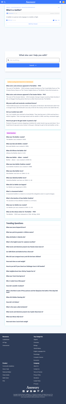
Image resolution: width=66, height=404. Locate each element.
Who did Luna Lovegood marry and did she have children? (23, 256)
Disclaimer (36, 378)
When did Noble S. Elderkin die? (15, 237)
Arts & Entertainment (16, 7)
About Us (36, 366)
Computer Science (38, 357)
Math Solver (6, 378)
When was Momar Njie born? (14, 317)
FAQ (4, 381)
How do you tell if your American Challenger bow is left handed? (25, 266)
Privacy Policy (37, 375)
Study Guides (6, 375)
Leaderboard (6, 339)
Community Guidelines (8, 366)
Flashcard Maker (7, 372)
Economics (36, 360)
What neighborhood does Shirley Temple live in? (20, 271)
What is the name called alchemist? (16, 307)
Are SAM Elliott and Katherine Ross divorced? (19, 252)
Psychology (36, 354)
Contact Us (36, 369)
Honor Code (6, 369)
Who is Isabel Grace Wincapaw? (15, 281)
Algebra (36, 339)
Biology (35, 345)
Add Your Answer (33, 24)
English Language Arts (39, 351)
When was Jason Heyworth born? (16, 227)
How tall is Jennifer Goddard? (15, 286)
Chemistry (36, 342)
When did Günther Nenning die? (15, 297)
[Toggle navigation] (2, 2)
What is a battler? (13, 10)
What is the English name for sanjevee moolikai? (20, 242)
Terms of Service (38, 372)
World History (37, 348)
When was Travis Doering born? (15, 276)
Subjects (8, 7)
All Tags (5, 342)
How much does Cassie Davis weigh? (17, 321)
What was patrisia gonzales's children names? (20, 232)
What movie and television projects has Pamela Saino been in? (25, 247)
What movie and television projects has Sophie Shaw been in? (24, 312)
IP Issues (36, 384)
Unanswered (6, 345)
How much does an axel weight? (15, 261)
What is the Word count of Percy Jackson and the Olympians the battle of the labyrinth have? (32, 291)
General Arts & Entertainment (28, 7)
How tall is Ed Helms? (12, 302)
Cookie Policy (37, 381)
